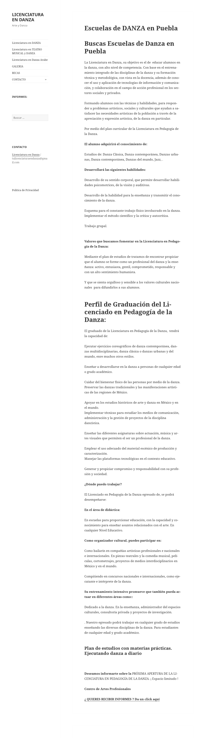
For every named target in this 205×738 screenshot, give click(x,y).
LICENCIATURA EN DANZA (28, 17)
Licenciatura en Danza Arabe (30, 60)
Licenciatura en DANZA (26, 43)
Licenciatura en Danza (26, 154)
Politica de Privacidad (25, 190)
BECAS (16, 73)
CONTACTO (19, 79)
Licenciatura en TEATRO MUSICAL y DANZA (27, 51)
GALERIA (17, 66)
